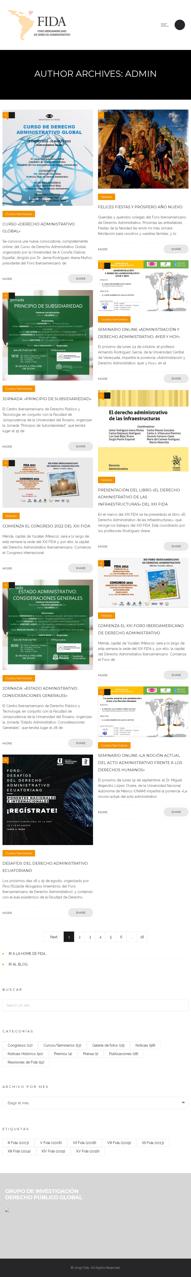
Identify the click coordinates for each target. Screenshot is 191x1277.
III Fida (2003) (18, 1143)
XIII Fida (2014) (19, 1151)
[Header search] (179, 25)
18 (142, 937)
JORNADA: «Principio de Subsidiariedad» (46, 398)
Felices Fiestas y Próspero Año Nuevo (140, 207)
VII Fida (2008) (84, 1143)
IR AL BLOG (18, 964)
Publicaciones (123, 1054)
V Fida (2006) (51, 1143)
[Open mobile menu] (166, 25)
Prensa (90, 1054)
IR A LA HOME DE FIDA (27, 954)
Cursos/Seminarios (62, 1045)
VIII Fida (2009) (119, 1143)
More (7, 279)
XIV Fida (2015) (53, 1151)
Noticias (145, 1045)
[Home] (39, 43)
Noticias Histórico (25, 1054)
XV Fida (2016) (87, 1151)
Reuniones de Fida (26, 1062)
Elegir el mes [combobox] (18, 1103)
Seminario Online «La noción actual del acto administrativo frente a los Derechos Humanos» (140, 762)
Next (53, 937)
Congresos (20, 1045)
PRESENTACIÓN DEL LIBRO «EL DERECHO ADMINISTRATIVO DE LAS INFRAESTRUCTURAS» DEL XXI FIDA (139, 497)
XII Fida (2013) (153, 1143)
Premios (63, 1054)
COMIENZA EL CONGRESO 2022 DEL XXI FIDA (46, 526)
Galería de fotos (108, 1045)
